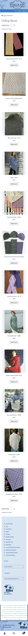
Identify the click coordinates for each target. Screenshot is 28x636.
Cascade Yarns (19, 609)
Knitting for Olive (22, 613)
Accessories (9, 529)
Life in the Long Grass (10, 615)
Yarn (7, 526)
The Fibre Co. (11, 619)
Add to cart (14, 65)
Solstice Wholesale (10, 555)
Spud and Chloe (20, 617)
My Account (4, 633)
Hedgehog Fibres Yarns (20, 611)
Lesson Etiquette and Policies (13, 547)
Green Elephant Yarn (12, 611)
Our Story (8, 539)
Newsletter (8, 544)
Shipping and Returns (11, 550)
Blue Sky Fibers (14, 609)
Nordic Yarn (22, 615)
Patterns (8, 534)
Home (4, 15)
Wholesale (21, 605)
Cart (22, 632)
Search (14, 633)
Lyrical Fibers (16, 615)
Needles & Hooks (10, 536)
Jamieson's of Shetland (7, 613)
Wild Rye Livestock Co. (18, 619)
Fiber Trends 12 (8, 566)
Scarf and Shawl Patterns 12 (12, 578)
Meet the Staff (9, 542)
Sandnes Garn (13, 617)
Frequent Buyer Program (12, 552)
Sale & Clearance (20, 607)
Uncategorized (16, 605)
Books (7, 531)
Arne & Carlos (8, 609)
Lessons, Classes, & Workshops (7, 605)
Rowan (9, 617)
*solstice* (4, 609)
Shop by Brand (9, 523)
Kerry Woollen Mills (15, 613)
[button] (16, 10)
